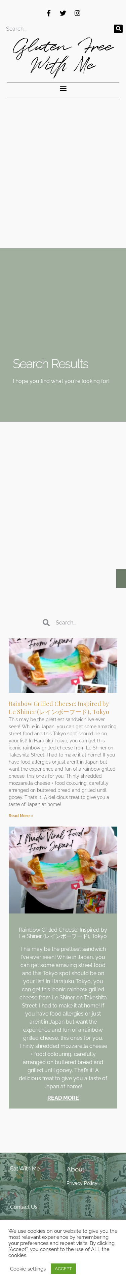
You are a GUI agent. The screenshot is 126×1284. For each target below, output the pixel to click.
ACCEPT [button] (63, 1268)
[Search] (118, 29)
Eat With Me (25, 1168)
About (75, 1169)
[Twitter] (63, 12)
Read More (63, 1098)
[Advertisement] (63, 182)
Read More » (21, 815)
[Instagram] (77, 12)
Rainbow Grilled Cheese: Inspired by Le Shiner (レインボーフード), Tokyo (59, 708)
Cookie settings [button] (28, 1269)
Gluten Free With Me (63, 55)
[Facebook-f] (48, 12)
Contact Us (24, 1207)
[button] (63, 88)
